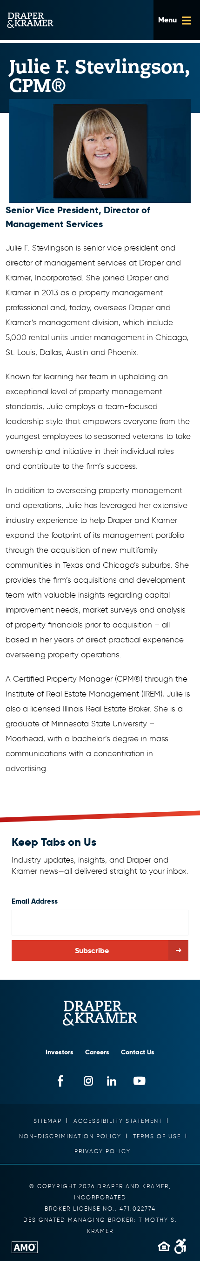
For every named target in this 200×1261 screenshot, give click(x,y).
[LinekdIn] (112, 1081)
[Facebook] (61, 1081)
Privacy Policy (102, 1151)
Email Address (35, 901)
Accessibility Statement (117, 1120)
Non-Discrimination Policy (70, 1136)
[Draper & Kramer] (100, 1013)
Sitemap (47, 1120)
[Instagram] (88, 1081)
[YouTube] (140, 1081)
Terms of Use (157, 1136)
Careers (97, 1052)
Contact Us (137, 1052)
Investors (59, 1052)
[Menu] (176, 20)
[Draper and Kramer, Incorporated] (30, 20)
